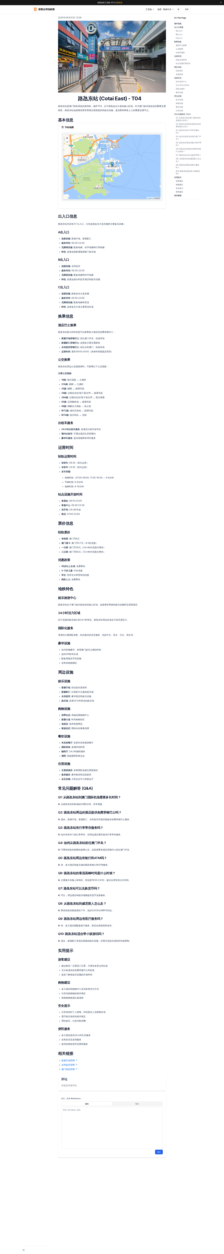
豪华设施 (179, 92)
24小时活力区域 (182, 85)
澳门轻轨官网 (68, 1069)
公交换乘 (179, 49)
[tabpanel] (112, 1128)
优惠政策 (179, 74)
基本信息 (177, 23)
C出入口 (179, 38)
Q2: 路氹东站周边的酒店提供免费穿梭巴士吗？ (188, 125)
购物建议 (179, 184)
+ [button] (67, 138)
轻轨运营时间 (181, 60)
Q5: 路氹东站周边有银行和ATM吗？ (188, 143)
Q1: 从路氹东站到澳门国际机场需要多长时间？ (188, 119)
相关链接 (177, 195)
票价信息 (177, 67)
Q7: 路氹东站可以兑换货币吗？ (188, 155)
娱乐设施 (179, 100)
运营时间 (177, 56)
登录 (187, 9)
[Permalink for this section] (144, 98)
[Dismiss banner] (221, 3)
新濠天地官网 (68, 1060)
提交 (159, 1152)
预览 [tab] (137, 1104)
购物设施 (179, 103)
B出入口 (179, 34)
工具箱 (148, 9)
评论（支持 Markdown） (71, 1098)
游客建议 (179, 181)
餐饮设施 (179, 107)
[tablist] (112, 1103)
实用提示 (177, 177)
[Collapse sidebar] (23, 1250)
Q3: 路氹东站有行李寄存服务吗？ (187, 131)
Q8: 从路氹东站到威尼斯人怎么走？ (188, 160)
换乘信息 (177, 42)
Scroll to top (179, 203)
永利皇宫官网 (68, 1065)
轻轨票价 (179, 71)
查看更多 (118, 2)
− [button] (67, 142)
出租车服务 (180, 52)
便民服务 (179, 192)
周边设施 (177, 96)
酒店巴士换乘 (181, 45)
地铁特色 (177, 78)
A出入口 (179, 31)
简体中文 (167, 9)
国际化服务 (180, 89)
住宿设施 (179, 110)
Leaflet (149, 198)
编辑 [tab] (87, 1104)
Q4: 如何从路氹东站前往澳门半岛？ (188, 137)
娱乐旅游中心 (181, 81)
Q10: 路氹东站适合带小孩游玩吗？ (188, 172)
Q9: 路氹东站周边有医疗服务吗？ (187, 166)
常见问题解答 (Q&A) (182, 114)
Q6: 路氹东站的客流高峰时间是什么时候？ (188, 150)
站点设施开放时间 (183, 63)
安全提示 (179, 188)
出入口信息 (178, 27)
